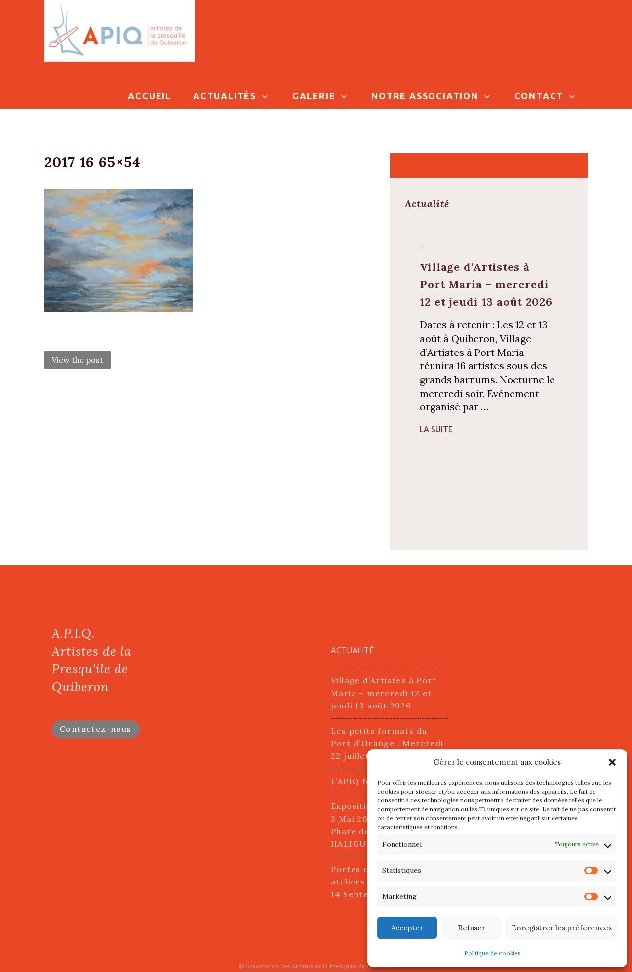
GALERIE (314, 96)
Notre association (424, 96)
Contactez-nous (96, 729)
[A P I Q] (119, 30)
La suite (436, 429)
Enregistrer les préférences (562, 927)
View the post (77, 360)
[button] (612, 762)
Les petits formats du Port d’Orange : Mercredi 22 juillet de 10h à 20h (387, 743)
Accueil (149, 96)
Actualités (224, 96)
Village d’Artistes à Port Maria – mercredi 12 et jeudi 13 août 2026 (383, 692)
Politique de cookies (492, 953)
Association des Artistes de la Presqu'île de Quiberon (320, 966)
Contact (539, 96)
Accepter (407, 927)
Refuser (471, 927)
